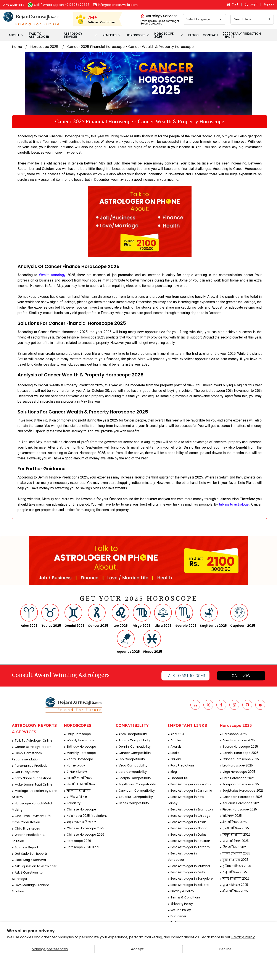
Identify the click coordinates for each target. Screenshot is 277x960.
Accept (137, 949)
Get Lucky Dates (27, 772)
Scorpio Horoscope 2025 (240, 784)
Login (254, 4)
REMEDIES (109, 35)
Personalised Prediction (32, 765)
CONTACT (210, 35)
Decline (225, 949)
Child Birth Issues (27, 828)
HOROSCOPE (135, 35)
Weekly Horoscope (81, 740)
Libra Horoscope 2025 (238, 778)
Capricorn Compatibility (137, 790)
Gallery (176, 759)
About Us (177, 734)
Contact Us (179, 778)
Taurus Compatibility (134, 740)
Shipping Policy (182, 903)
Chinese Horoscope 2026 (85, 834)
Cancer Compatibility (135, 753)
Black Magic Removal (31, 860)
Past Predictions (183, 765)
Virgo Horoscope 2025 (238, 772)
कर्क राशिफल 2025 (235, 841)
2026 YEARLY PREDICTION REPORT (242, 35)
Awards (176, 746)
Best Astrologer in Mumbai (190, 866)
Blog (174, 772)
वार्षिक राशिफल (77, 797)
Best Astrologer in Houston (190, 841)
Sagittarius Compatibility (137, 784)
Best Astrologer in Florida (189, 828)
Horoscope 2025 (44, 46)
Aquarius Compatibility (136, 797)
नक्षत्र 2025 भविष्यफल (81, 822)
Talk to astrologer (185, 675)
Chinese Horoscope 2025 (85, 828)
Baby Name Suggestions (33, 778)
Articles (176, 740)
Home (17, 46)
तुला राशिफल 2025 (235, 859)
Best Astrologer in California (191, 790)
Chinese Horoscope (81, 809)
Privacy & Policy (182, 891)
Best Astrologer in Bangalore (192, 878)
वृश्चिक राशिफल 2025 (236, 866)
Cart (235, 4)
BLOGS (193, 35)
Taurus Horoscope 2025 (240, 746)
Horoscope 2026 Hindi (83, 847)
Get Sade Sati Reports (31, 853)
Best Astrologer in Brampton (192, 809)
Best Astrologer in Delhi (188, 872)
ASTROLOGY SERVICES (73, 35)
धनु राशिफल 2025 (234, 872)
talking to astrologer (234, 504)
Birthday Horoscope (81, 746)
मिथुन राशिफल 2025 (236, 834)
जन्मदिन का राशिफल (81, 784)
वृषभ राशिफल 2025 (235, 828)
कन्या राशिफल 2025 (236, 853)
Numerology (76, 765)
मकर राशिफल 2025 (235, 878)
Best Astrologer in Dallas (188, 834)
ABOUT (14, 35)
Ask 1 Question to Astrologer (35, 866)
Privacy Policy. (243, 937)
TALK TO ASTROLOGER (39, 35)
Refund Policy (181, 910)
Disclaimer (178, 916)
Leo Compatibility (132, 759)
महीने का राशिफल (78, 790)
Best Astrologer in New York (191, 784)
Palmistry (74, 803)
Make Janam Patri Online (33, 784)
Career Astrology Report (33, 747)
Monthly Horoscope (81, 753)
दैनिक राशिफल (77, 772)
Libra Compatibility (133, 772)
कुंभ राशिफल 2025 (235, 885)
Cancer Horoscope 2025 (240, 759)
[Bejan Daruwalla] (31, 19)
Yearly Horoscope (80, 759)
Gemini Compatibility (135, 746)
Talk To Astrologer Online (33, 740)
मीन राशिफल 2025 (235, 891)
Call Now (241, 675)
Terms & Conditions (186, 897)
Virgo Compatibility (133, 765)
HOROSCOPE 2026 (164, 35)
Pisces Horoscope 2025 (239, 809)
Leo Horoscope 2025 (237, 765)
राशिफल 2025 (232, 816)
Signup (269, 4)
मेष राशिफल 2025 (234, 822)
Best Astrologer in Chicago (190, 816)
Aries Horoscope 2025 (238, 740)
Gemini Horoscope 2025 (240, 753)
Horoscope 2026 (79, 841)
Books (175, 753)
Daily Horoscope (79, 734)
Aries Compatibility (133, 734)
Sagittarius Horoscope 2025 (243, 790)
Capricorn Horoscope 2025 (242, 797)
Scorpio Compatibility (135, 778)
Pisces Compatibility (134, 803)
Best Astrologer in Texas (188, 822)
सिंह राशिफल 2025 (235, 847)
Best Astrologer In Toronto (190, 847)
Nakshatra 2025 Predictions (87, 816)
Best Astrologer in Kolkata (190, 885)
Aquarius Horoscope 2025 (241, 803)
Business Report (26, 847)
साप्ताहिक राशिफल (79, 778)
